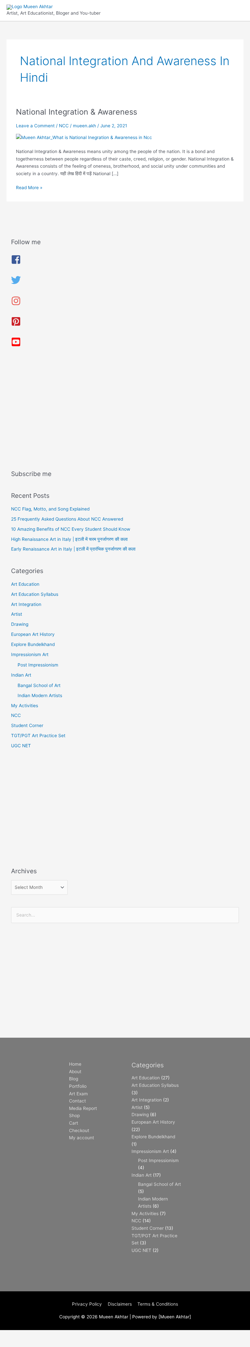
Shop (74, 1115)
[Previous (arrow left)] (13, 1343)
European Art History (33, 634)
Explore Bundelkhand (33, 644)
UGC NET (21, 745)
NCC (64, 125)
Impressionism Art (30, 654)
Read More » (29, 187)
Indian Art (21, 675)
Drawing (19, 624)
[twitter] (16, 283)
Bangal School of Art (39, 685)
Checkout (79, 1130)
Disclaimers (120, 1304)
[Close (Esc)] (95, 1335)
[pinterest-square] (16, 324)
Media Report (83, 1108)
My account (81, 1137)
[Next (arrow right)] (40, 1343)
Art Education (25, 584)
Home (75, 1064)
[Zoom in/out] (13, 1335)
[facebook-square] (16, 262)
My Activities (24, 705)
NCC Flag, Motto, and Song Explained (50, 509)
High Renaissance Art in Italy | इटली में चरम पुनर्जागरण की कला (69, 539)
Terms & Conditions (157, 1304)
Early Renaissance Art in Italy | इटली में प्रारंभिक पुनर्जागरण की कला (73, 549)
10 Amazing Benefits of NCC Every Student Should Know (70, 529)
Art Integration (26, 604)
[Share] (68, 1335)
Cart (73, 1123)
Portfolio (78, 1086)
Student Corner (27, 725)
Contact (77, 1100)
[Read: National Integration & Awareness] (84, 137)
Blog (73, 1078)
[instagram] (16, 304)
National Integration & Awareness (76, 112)
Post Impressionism (38, 664)
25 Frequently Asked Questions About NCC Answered (67, 519)
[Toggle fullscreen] (40, 1335)
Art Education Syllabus (34, 594)
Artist (16, 614)
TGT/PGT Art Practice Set (38, 735)
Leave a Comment (35, 125)
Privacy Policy (87, 1304)
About (75, 1071)
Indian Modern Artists (40, 695)
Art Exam (78, 1093)
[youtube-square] (16, 345)
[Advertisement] (125, 411)
